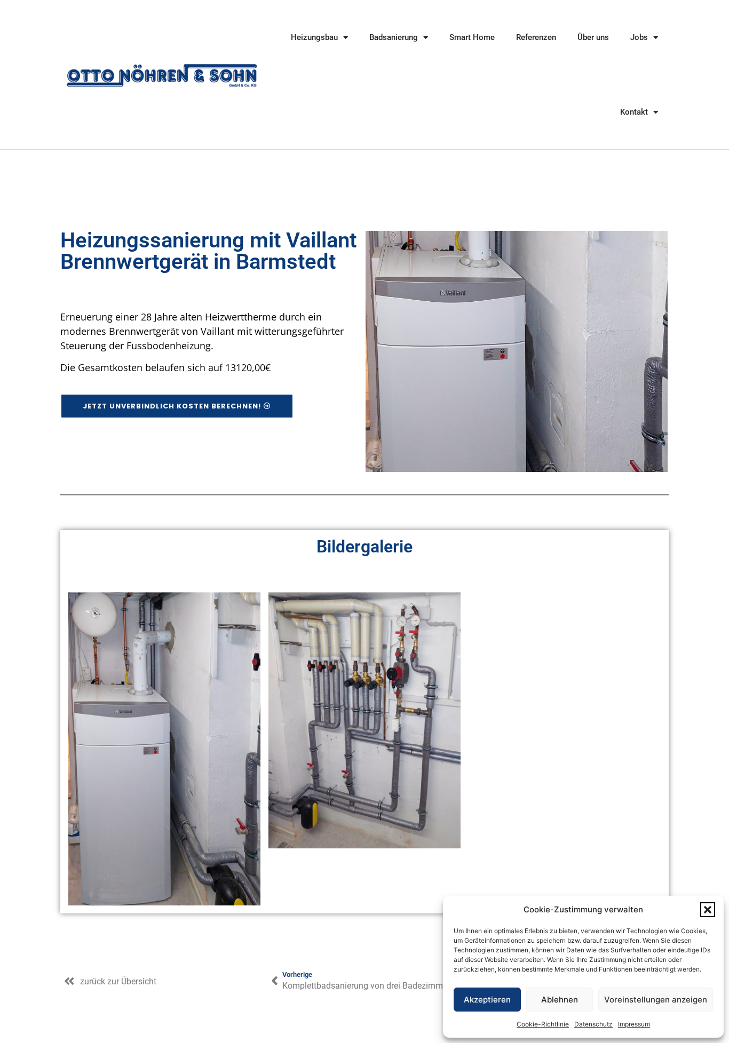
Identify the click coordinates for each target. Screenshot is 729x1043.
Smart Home (472, 37)
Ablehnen (559, 999)
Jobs (639, 37)
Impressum (634, 1024)
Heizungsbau (314, 37)
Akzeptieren (487, 999)
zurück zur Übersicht (118, 981)
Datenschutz (593, 1024)
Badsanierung (393, 37)
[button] (707, 909)
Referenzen (536, 37)
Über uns (593, 37)
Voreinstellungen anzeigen (655, 999)
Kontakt (634, 112)
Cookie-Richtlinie (543, 1024)
